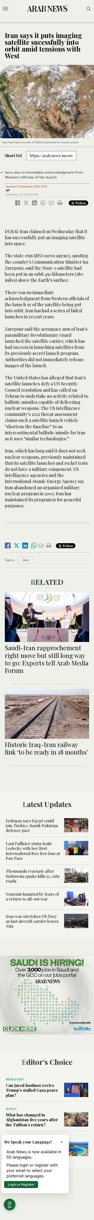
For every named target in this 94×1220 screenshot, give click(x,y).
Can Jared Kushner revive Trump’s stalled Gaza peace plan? (32, 1090)
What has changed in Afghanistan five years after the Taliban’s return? (32, 1119)
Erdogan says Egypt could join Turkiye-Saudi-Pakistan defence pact (32, 825)
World (11, 1109)
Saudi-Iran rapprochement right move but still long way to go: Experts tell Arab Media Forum (46, 659)
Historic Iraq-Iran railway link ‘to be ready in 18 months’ (46, 748)
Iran (25, 560)
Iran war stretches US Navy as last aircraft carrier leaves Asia (32, 921)
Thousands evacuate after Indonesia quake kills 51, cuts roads (33, 876)
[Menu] (5, 8)
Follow (80, 203)
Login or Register (21, 1184)
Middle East (15, 1079)
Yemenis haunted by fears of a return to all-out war (32, 896)
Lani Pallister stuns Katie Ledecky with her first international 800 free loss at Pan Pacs (33, 851)
